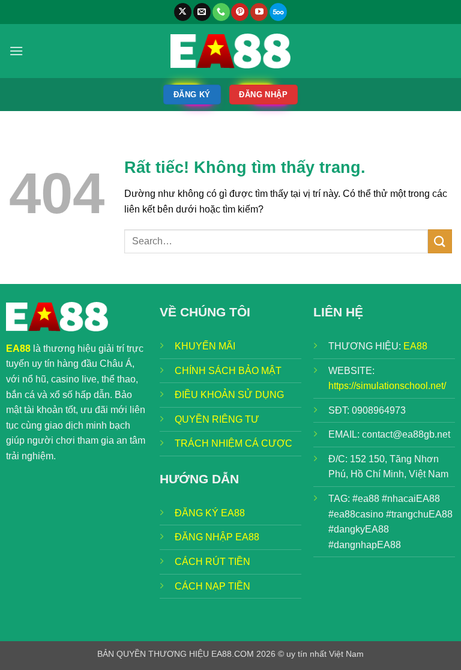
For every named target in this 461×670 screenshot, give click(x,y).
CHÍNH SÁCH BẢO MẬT (228, 371)
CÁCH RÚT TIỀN (212, 562)
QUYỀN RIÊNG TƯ (217, 419)
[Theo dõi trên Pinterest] (240, 12)
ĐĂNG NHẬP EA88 (217, 537)
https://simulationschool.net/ (387, 386)
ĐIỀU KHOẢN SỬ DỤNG (229, 395)
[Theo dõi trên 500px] (278, 12)
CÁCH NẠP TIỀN (212, 586)
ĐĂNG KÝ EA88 (210, 513)
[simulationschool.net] (230, 51)
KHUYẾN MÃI (205, 346)
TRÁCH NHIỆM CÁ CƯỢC (233, 443)
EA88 (415, 346)
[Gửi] (440, 241)
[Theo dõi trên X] (182, 12)
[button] (16, 50)
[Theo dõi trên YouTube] (259, 12)
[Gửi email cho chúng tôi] (202, 12)
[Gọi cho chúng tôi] (221, 12)
